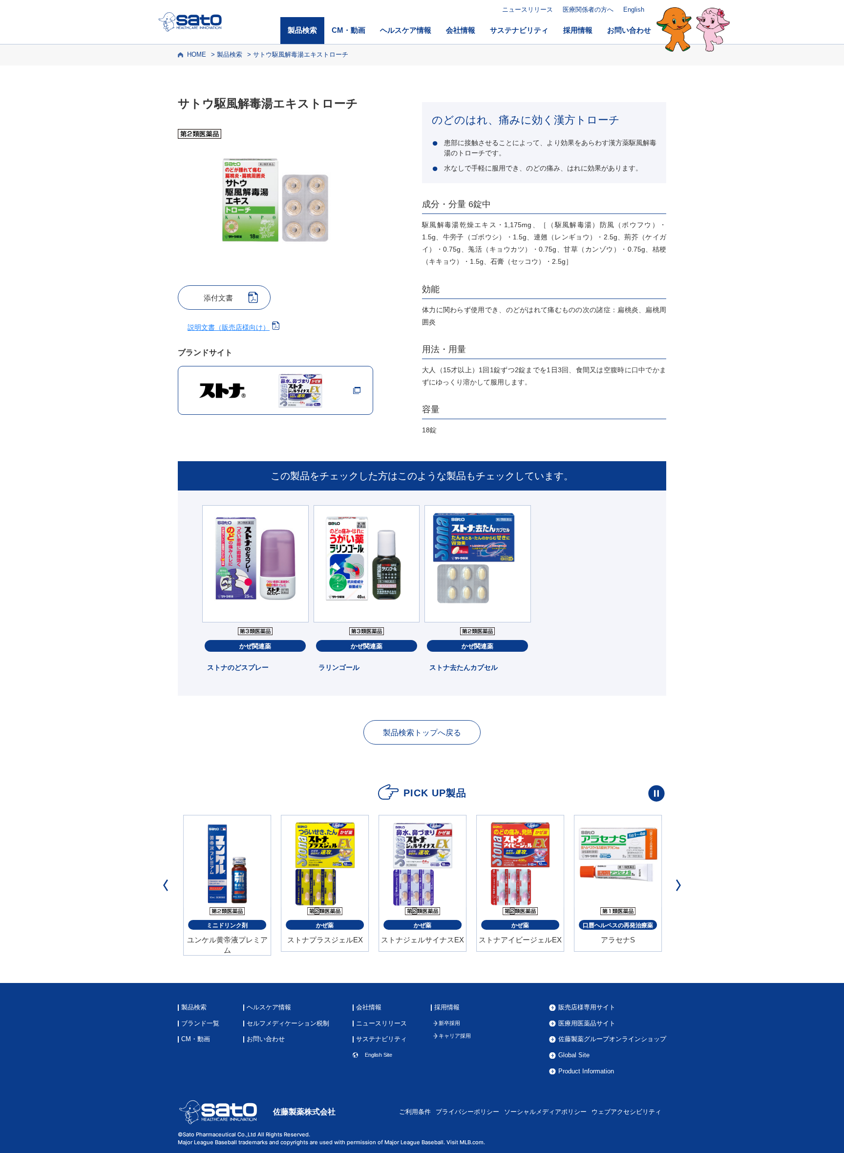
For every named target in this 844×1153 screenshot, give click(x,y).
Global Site (574, 1055)
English (633, 9)
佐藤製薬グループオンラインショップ (612, 1039)
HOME (196, 54)
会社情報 (460, 30)
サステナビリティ (519, 30)
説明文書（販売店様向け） (229, 327)
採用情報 (577, 30)
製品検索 (302, 30)
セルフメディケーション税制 (288, 1024)
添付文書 (218, 298)
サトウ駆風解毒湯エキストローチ (300, 54)
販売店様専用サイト (586, 1007)
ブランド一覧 (200, 1024)
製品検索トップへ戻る (422, 732)
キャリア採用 (455, 1036)
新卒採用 (449, 1023)
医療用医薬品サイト (586, 1024)
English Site (378, 1055)
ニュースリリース (527, 9)
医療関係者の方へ (588, 9)
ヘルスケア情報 (405, 30)
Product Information (586, 1071)
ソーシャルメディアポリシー (545, 1112)
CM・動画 (348, 30)
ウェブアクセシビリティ (626, 1112)
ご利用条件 (415, 1112)
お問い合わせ (629, 30)
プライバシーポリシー (467, 1112)
